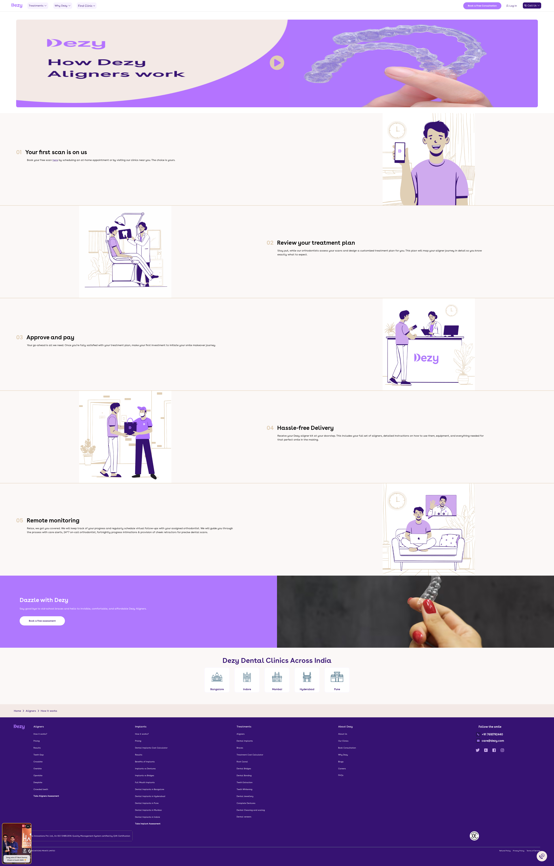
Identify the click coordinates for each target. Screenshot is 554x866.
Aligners (31, 710)
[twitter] (477, 750)
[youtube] (486, 750)
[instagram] (502, 750)
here (55, 159)
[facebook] (494, 750)
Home (17, 710)
